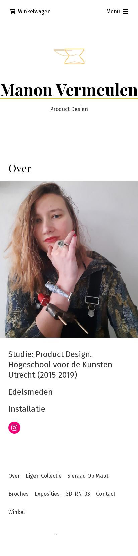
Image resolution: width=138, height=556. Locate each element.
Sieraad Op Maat (87, 476)
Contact (105, 494)
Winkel (16, 512)
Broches (18, 494)
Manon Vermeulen (69, 89)
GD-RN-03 (77, 494)
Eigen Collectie (44, 476)
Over (14, 476)
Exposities (47, 494)
